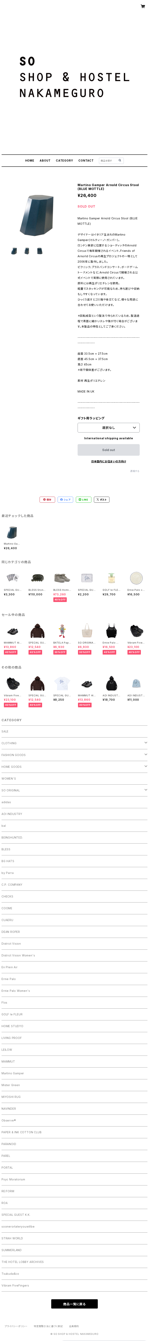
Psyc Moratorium (13, 1179)
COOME (7, 908)
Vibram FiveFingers (15, 1285)
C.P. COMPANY (12, 884)
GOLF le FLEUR (12, 1014)
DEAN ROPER (11, 931)
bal (4, 825)
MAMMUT (8, 1061)
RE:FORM (8, 1191)
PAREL (6, 1155)
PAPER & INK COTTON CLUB (22, 1132)
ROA (5, 1203)
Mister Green (11, 1085)
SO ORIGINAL (11, 790)
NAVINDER (9, 1108)
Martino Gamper (13, 1073)
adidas (6, 802)
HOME (29, 160)
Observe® (9, 1120)
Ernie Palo (9, 979)
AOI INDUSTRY (12, 814)
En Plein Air (10, 967)
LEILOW (7, 1049)
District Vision (11, 943)
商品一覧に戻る (74, 1304)
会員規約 (74, 1326)
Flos (4, 1002)
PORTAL (7, 1167)
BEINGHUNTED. (12, 837)
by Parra (8, 872)
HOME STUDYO (12, 1026)
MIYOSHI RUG (11, 1096)
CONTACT (86, 160)
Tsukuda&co (10, 1273)
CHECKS (7, 896)
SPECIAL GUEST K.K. (16, 1214)
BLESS (6, 849)
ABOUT (45, 160)
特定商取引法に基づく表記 (48, 1326)
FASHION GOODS (14, 755)
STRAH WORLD (12, 1238)
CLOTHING (9, 743)
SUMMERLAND (12, 1250)
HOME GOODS (12, 766)
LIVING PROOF (12, 1038)
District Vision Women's (18, 955)
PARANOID (9, 1144)
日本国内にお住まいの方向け (108, 461)
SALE (5, 731)
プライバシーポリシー (16, 1326)
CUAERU (7, 920)
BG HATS (8, 861)
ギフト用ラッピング (91, 418)
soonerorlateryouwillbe (18, 1226)
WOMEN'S (9, 778)
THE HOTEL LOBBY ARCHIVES (23, 1262)
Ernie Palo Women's (16, 990)
